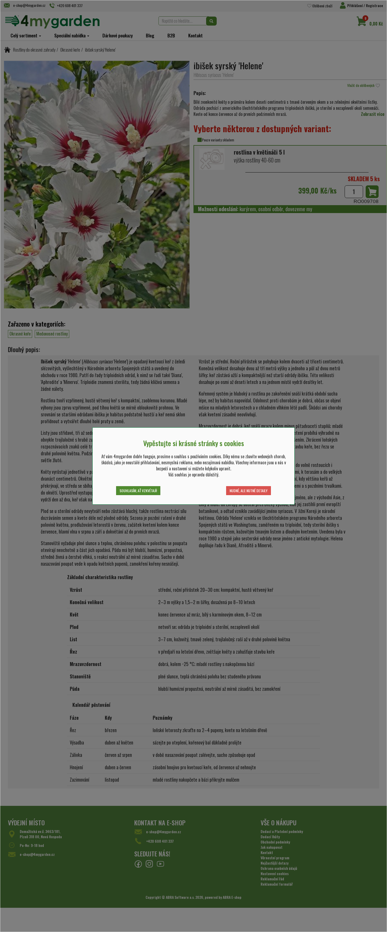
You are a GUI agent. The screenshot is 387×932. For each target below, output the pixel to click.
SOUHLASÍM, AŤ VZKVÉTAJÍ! (138, 490)
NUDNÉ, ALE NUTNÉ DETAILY (248, 490)
